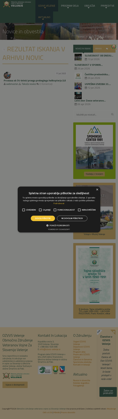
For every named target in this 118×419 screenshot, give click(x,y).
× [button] (97, 190)
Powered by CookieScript (59, 229)
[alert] (59, 209)
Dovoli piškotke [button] (43, 218)
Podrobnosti (59, 203)
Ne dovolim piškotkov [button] (72, 218)
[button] (59, 225)
